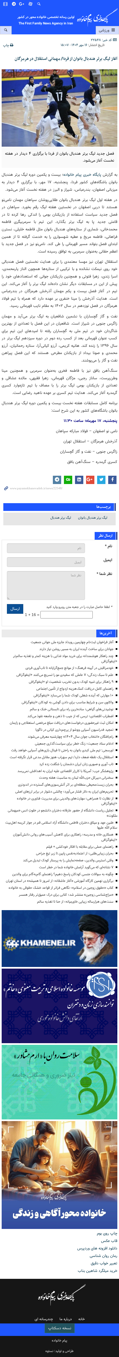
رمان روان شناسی (103, 1256)
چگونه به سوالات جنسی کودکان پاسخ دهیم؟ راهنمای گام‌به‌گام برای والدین (62, 874)
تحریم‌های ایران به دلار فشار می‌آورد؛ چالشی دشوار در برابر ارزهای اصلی (64, 791)
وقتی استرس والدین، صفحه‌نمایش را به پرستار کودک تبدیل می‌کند (68, 860)
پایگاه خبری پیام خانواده (82, 175)
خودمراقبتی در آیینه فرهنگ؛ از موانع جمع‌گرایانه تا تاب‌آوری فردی (69, 668)
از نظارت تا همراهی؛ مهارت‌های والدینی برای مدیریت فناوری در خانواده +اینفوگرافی (67, 801)
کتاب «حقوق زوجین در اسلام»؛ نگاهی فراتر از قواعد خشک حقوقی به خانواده (61, 887)
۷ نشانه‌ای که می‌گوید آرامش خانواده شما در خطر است (76, 867)
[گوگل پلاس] (22, 4)
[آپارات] (31, 4)
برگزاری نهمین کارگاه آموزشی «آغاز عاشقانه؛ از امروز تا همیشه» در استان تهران (59, 881)
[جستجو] (39, 4)
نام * (108, 546)
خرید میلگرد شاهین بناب (97, 1271)
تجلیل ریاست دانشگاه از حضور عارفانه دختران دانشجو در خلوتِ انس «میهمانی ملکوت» (62, 813)
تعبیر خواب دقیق (104, 1263)
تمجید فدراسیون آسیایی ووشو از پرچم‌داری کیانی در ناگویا (74, 729)
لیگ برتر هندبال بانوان (92, 517)
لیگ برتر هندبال (60, 517)
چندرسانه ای (44, 1319)
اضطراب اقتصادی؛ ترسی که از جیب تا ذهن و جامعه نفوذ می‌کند (70, 716)
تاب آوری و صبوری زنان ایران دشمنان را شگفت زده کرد (76, 764)
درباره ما (66, 1319)
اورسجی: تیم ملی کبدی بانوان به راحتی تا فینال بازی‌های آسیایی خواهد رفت (62, 750)
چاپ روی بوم (107, 1233)
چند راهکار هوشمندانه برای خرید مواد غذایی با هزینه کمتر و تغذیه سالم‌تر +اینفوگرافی (65, 658)
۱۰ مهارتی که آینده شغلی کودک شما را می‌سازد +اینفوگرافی (73, 695)
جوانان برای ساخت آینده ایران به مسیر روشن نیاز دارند (76, 649)
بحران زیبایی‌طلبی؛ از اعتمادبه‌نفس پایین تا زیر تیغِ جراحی (74, 853)
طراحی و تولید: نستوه (59, 1351)
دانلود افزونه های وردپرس (97, 1248)
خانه (81, 1319)
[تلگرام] (14, 4)
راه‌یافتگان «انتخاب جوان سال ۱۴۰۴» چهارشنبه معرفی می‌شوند (70, 736)
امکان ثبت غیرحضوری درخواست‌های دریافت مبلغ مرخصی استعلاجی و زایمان (61, 722)
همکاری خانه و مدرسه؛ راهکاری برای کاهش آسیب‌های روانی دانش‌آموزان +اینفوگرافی (65, 837)
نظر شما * (104, 574)
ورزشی (104, 30)
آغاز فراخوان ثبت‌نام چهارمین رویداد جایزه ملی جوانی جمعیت (72, 642)
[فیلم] (6, 4)
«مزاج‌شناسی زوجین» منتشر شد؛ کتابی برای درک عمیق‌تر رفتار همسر (66, 894)
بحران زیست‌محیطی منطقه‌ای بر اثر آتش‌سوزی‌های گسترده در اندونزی (65, 784)
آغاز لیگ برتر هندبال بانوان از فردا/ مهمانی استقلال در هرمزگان (66, 58)
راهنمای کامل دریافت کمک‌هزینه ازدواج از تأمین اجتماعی (74, 688)
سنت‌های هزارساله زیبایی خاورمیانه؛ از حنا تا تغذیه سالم (75, 901)
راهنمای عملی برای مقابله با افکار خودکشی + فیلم (79, 846)
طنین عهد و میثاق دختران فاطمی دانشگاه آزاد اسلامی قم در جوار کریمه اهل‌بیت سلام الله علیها (61, 825)
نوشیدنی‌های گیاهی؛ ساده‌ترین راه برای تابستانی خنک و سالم (71, 709)
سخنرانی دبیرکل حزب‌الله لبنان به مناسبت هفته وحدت (76, 777)
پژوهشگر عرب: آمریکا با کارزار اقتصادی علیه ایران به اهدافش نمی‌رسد (65, 771)
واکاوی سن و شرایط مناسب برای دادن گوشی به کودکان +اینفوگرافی (67, 702)
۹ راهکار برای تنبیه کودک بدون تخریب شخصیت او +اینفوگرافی (71, 681)
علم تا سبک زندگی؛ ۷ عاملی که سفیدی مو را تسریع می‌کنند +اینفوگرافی (64, 675)
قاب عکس (109, 1241)
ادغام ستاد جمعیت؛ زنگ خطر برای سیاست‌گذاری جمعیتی (74, 743)
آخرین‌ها (106, 633)
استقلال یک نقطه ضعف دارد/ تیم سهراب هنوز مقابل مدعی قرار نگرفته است (61, 757)
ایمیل (108, 560)
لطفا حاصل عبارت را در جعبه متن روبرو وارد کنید (79, 607)
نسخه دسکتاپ (59, 1328)
